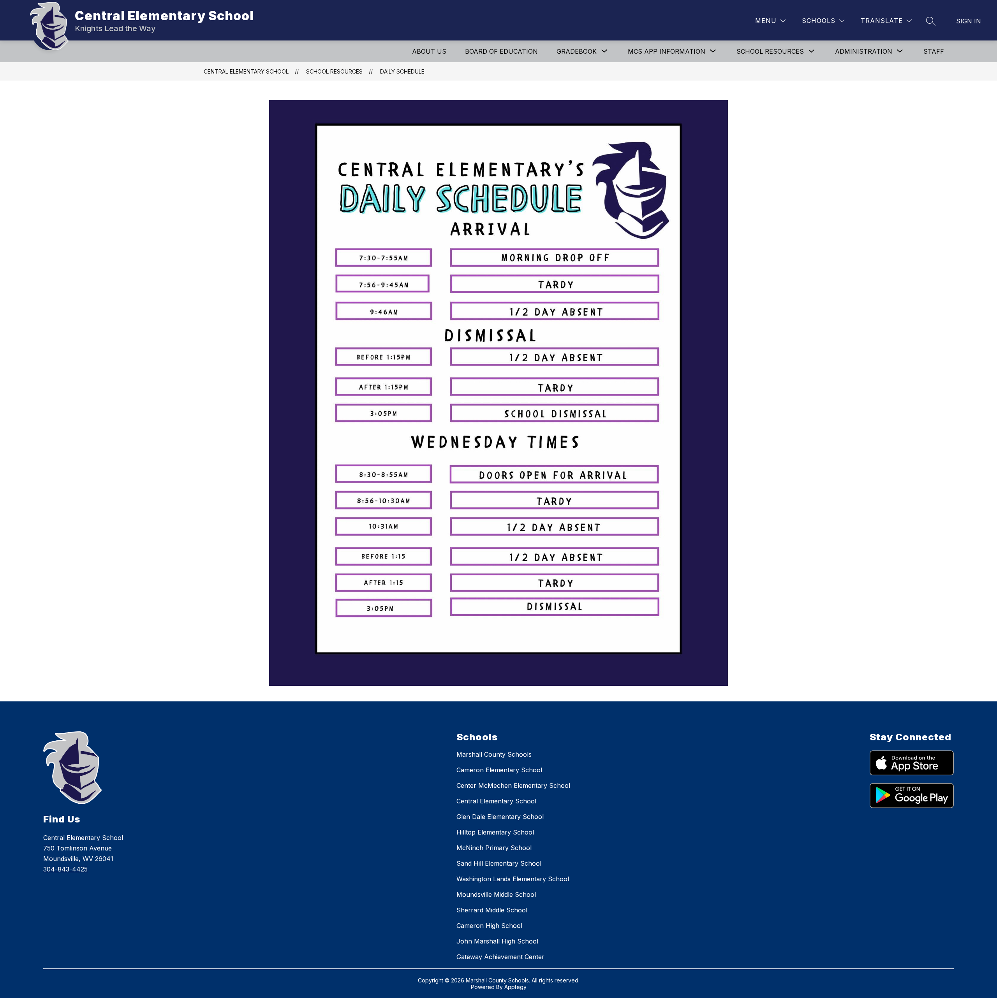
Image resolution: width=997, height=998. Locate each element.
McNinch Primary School (494, 848)
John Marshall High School (497, 941)
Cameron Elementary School (499, 770)
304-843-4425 (65, 869)
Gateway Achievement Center (500, 957)
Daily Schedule (402, 71)
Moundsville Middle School (496, 894)
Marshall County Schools (494, 754)
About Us (429, 51)
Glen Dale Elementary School (500, 817)
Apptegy (515, 987)
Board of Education (501, 51)
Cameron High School (489, 925)
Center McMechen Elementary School (513, 785)
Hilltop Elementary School (495, 832)
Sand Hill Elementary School (498, 863)
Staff (933, 51)
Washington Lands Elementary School (512, 879)
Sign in (968, 21)
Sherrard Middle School (491, 910)
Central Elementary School (246, 71)
